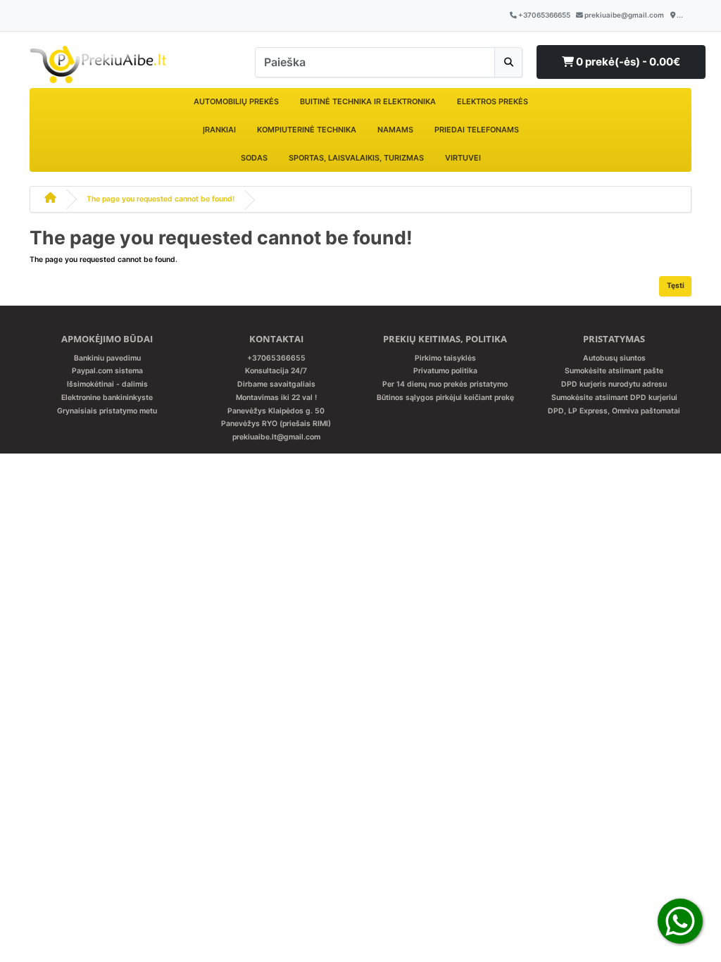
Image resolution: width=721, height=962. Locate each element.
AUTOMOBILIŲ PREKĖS (236, 101)
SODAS (254, 158)
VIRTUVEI (463, 158)
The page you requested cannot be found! (160, 199)
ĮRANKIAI (219, 130)
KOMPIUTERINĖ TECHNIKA (306, 130)
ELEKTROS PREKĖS (492, 101)
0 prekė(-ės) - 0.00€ (627, 61)
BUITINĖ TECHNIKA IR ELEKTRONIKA (368, 101)
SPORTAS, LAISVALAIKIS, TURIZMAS (356, 158)
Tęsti (675, 285)
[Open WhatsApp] (680, 920)
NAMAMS (395, 130)
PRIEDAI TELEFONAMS (476, 130)
